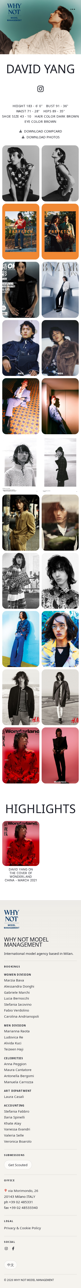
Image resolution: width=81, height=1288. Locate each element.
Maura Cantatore (18, 1069)
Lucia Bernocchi (16, 998)
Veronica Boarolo (18, 1141)
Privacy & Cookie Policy (22, 1228)
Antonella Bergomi (19, 1075)
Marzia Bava (14, 980)
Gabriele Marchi (17, 992)
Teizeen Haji (13, 1049)
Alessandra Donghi (19, 986)
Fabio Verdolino (16, 1010)
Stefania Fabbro (16, 1111)
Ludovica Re (13, 1037)
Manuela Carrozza (18, 1082)
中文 (10, 1264)
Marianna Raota (17, 1031)
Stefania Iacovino (18, 1004)
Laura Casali (14, 1096)
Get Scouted (17, 1165)
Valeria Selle (14, 1135)
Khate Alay (12, 1123)
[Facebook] (13, 1249)
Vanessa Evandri (17, 1129)
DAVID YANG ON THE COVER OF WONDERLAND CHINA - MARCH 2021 (21, 875)
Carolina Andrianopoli (21, 1016)
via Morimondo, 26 (22, 1190)
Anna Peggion (15, 1064)
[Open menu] (72, 9)
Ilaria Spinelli (14, 1117)
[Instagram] (6, 1249)
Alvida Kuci (12, 1043)
